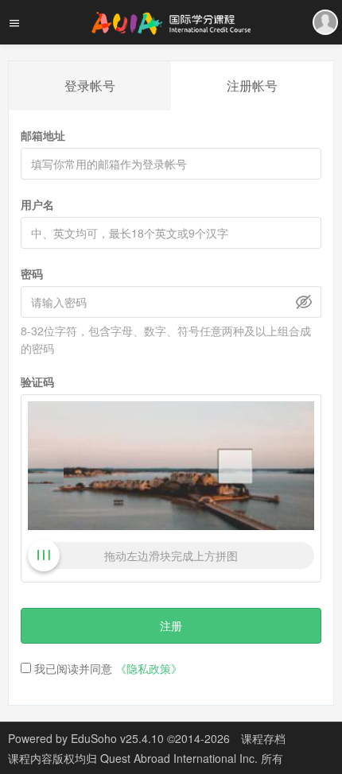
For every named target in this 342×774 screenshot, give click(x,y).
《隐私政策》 (148, 668)
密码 (32, 273)
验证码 (37, 381)
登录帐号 (89, 85)
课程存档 (263, 738)
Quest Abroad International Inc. (180, 758)
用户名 (37, 204)
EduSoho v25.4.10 (117, 738)
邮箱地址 (43, 135)
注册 (171, 625)
